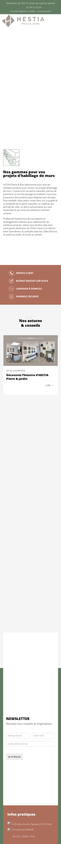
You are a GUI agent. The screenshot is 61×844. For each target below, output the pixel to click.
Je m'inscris (14, 756)
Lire (48, 385)
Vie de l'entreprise (15, 370)
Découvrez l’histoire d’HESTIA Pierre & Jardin (27, 377)
